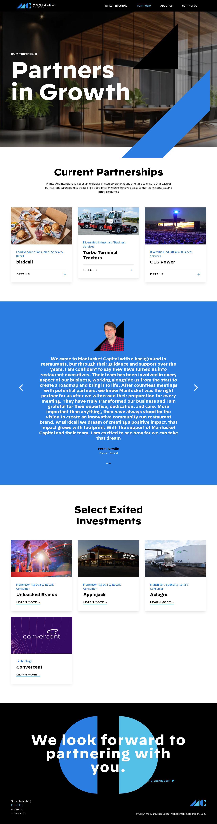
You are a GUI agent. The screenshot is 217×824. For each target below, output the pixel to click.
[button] (21, 388)
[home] (36, 5)
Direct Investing (21, 801)
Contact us (18, 813)
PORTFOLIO (144, 6)
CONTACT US (189, 6)
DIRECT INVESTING (116, 6)
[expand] (65, 274)
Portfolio (16, 805)
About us (17, 809)
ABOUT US (166, 6)
